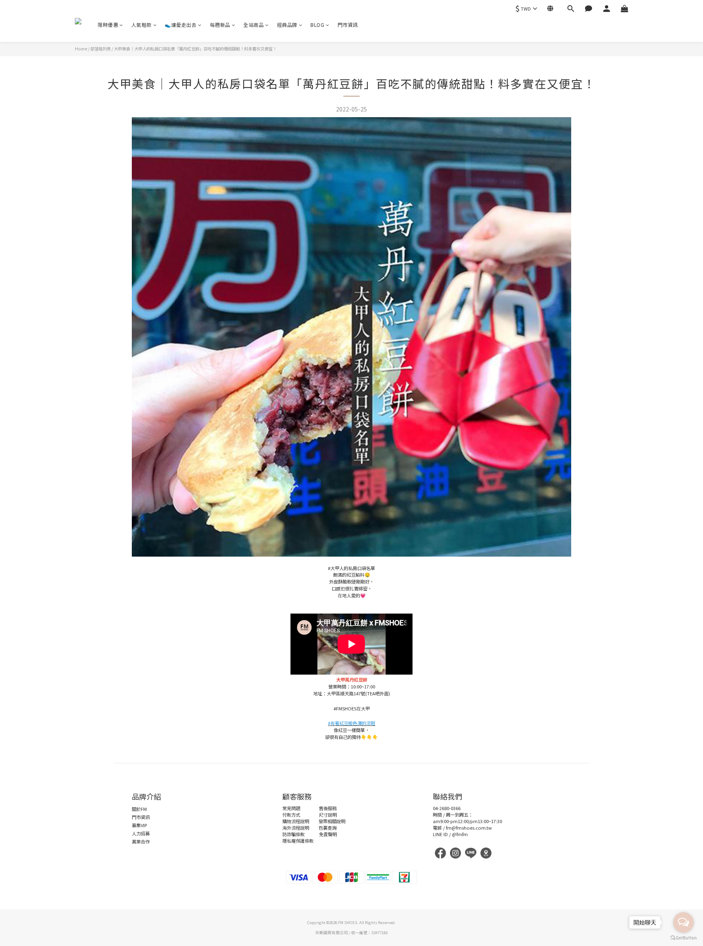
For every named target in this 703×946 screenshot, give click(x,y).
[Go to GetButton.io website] (683, 937)
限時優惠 (108, 24)
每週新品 (220, 24)
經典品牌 (287, 24)
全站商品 (253, 24)
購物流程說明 (295, 821)
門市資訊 (348, 24)
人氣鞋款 (141, 24)
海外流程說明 (295, 827)
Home (81, 49)
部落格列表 (100, 49)
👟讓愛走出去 (180, 24)
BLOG (317, 24)
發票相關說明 (332, 821)
